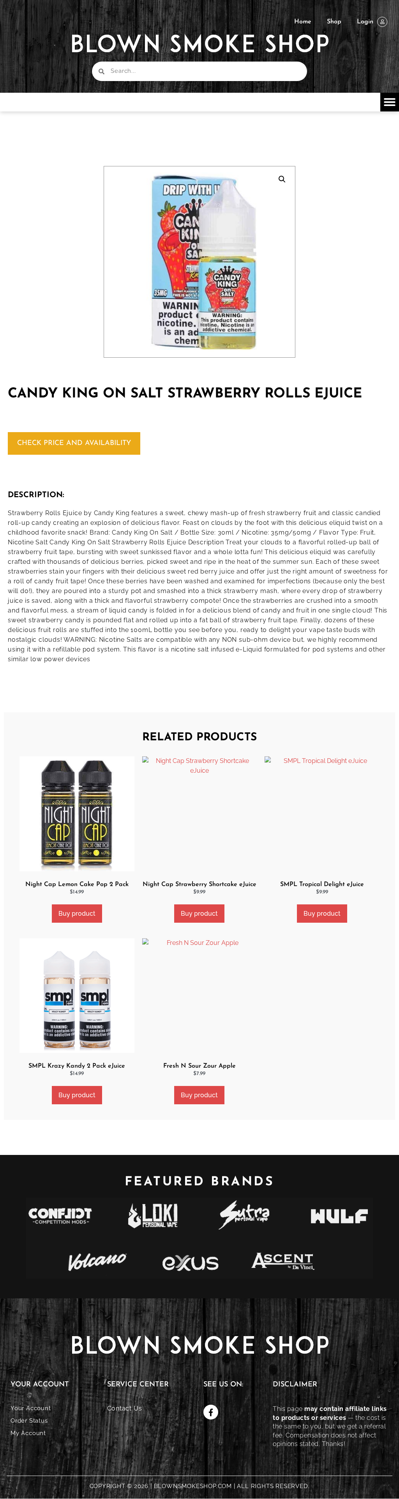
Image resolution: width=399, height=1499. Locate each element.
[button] (389, 102)
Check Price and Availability (74, 443)
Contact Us (124, 1408)
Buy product (76, 913)
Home (302, 22)
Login (365, 22)
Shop (334, 22)
